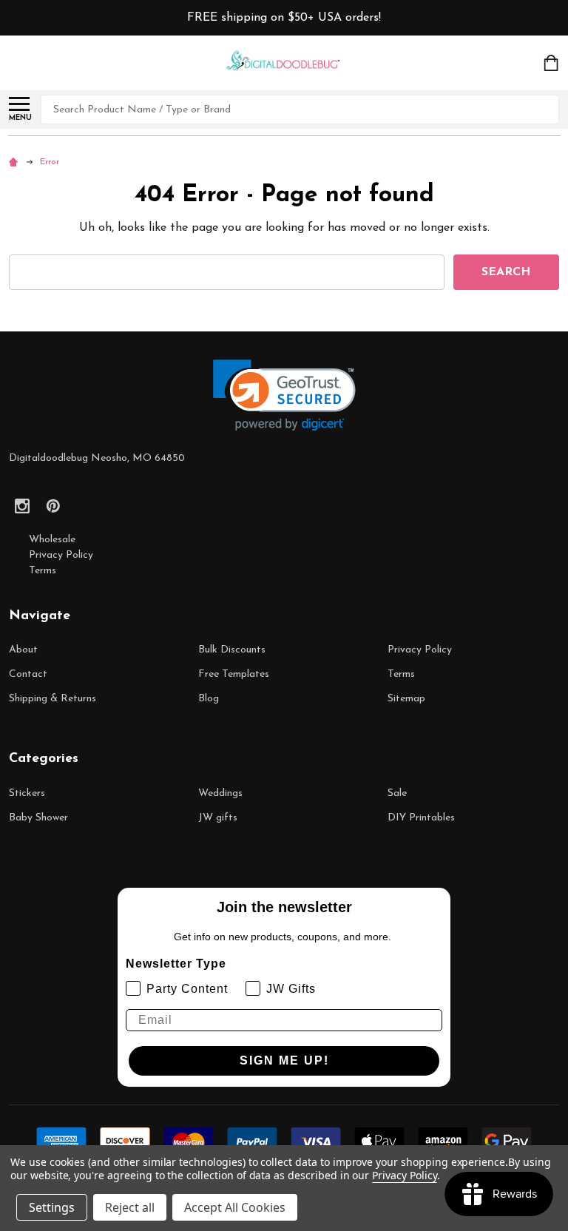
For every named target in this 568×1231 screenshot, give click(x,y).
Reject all (130, 1207)
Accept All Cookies (234, 1207)
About (23, 649)
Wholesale (52, 539)
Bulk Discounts (232, 649)
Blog (208, 698)
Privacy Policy (61, 555)
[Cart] (552, 63)
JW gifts (217, 817)
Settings (52, 1207)
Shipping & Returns (52, 698)
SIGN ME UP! (284, 1060)
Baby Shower (38, 817)
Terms (42, 570)
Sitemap (406, 698)
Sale (397, 793)
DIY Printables (421, 817)
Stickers (27, 793)
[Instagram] (22, 506)
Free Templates (233, 674)
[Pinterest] (53, 506)
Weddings (220, 793)
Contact (28, 674)
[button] (284, 395)
